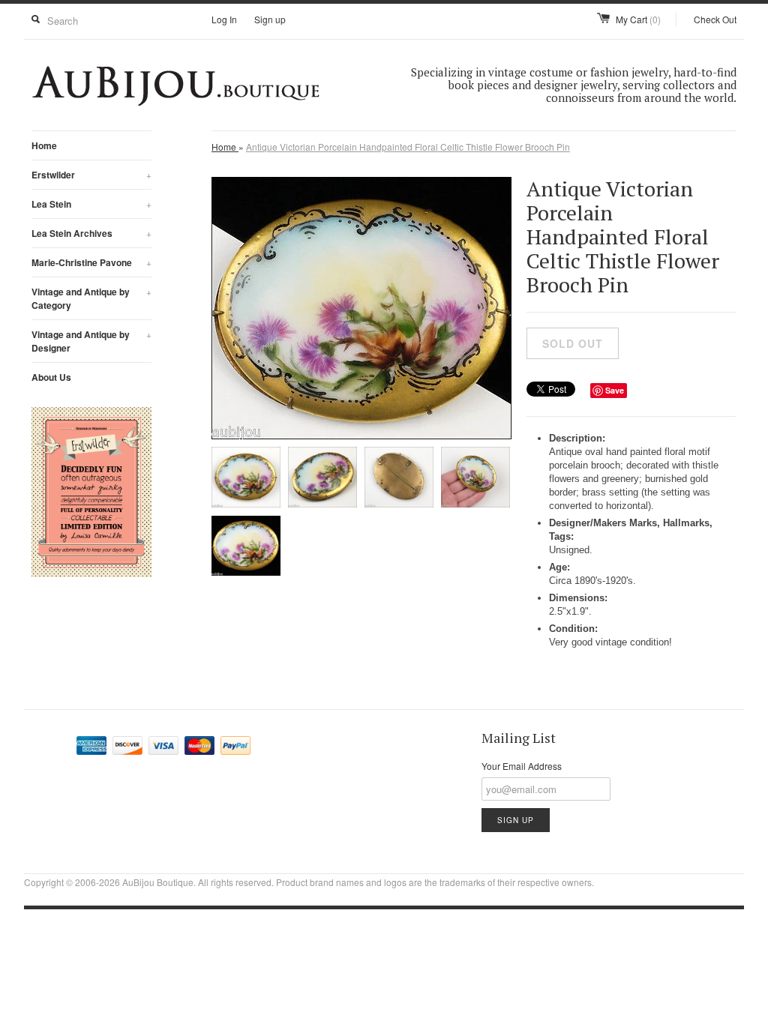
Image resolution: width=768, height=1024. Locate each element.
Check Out (715, 19)
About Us (51, 377)
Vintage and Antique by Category (92, 298)
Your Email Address (522, 765)
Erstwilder (92, 174)
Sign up (270, 19)
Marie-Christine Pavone (92, 262)
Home (44, 145)
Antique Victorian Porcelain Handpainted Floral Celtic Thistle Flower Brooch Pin (408, 146)
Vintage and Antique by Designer (92, 341)
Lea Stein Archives (92, 233)
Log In (224, 19)
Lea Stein (92, 204)
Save (614, 390)
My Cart (638, 19)
